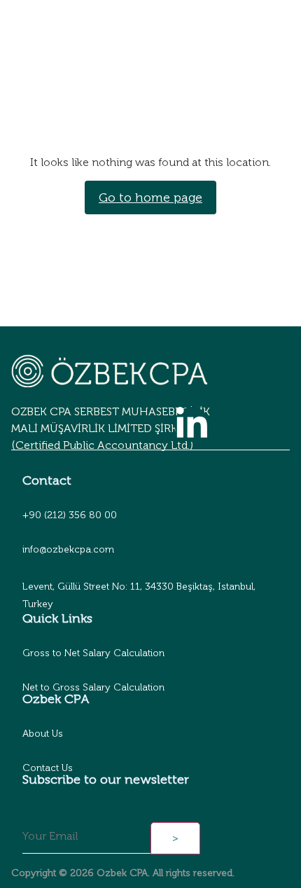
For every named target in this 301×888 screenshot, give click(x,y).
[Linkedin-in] (191, 424)
